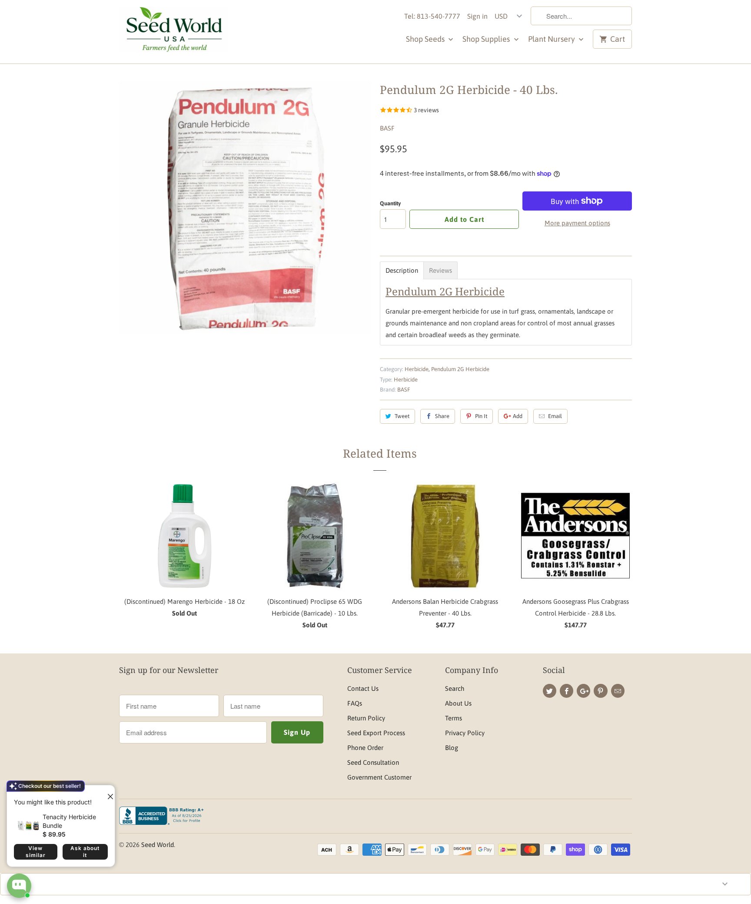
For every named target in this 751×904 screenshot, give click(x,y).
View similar (36, 851)
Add (517, 416)
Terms (453, 718)
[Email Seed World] (618, 691)
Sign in (477, 16)
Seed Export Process (376, 733)
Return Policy (366, 718)
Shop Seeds (426, 39)
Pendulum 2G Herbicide (460, 369)
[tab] (402, 270)
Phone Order (365, 747)
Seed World (157, 844)
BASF (387, 128)
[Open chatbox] (19, 886)
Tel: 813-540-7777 (432, 16)
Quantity (390, 203)
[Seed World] (173, 32)
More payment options (577, 223)
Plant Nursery (552, 39)
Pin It (481, 416)
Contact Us (363, 688)
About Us (458, 703)
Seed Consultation (373, 762)
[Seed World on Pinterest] (600, 691)
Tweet (402, 416)
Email (555, 416)
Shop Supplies (487, 39)
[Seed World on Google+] (583, 691)
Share (442, 416)
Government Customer (379, 777)
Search (454, 688)
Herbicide (417, 369)
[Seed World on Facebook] (566, 691)
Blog (451, 747)
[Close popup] (107, 793)
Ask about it (85, 851)
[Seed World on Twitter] (549, 691)
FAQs (354, 703)
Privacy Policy (465, 733)
